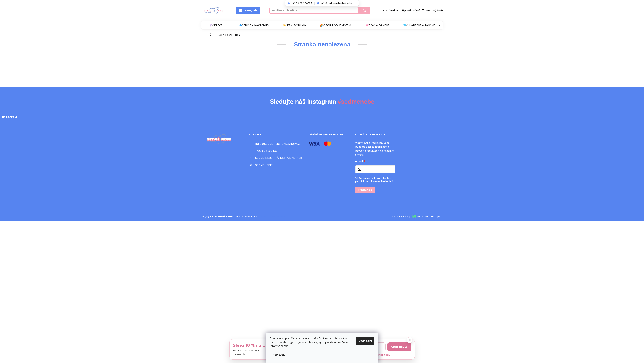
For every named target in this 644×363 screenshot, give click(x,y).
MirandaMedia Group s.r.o (430, 216)
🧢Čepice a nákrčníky (254, 25)
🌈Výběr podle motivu (336, 25)
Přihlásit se (365, 189)
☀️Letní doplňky (294, 25)
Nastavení (279, 354)
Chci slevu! (399, 346)
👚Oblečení (217, 25)
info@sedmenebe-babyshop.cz (277, 143)
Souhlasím (365, 340)
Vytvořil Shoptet (400, 216)
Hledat (364, 10)
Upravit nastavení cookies (272, 216)
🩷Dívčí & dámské (378, 25)
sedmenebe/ (264, 165)
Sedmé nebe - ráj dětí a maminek (278, 157)
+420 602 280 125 (266, 150)
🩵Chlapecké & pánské (419, 25)
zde (285, 346)
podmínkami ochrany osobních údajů (374, 181)
